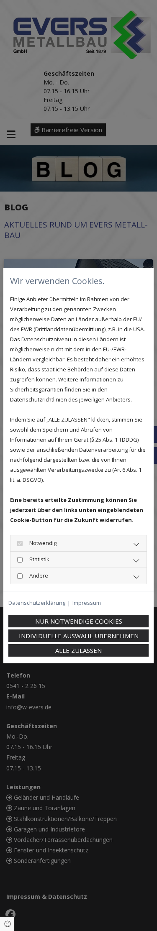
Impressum (86, 602)
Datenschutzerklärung (36, 602)
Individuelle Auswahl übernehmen (79, 636)
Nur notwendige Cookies (78, 621)
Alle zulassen (78, 650)
